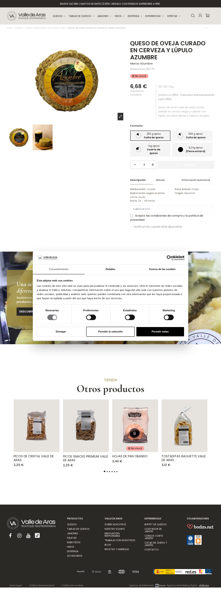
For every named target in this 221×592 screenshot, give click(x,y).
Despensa (72, 551)
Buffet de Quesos (156, 524)
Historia (160, 180)
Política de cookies (72, 585)
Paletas (72, 538)
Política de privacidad (42, 585)
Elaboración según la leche (147, 193)
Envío (133, 200)
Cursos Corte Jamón (154, 537)
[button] (154, 16)
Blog (108, 545)
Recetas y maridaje (117, 549)
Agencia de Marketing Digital (182, 585)
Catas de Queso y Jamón (156, 543)
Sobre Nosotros (115, 524)
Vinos (70, 547)
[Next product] (206, 28)
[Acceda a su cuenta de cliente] (200, 16)
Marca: (135, 64)
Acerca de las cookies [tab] (162, 269)
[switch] (91, 317)
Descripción (138, 180)
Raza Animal (182, 189)
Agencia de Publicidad (141, 585)
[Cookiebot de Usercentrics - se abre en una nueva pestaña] (169, 257)
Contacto (152, 549)
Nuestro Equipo (115, 529)
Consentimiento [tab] (58, 269)
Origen (179, 193)
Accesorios (74, 556)
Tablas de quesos (78, 529)
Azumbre (146, 64)
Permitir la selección (110, 331)
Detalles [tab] (111, 269)
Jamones (72, 533)
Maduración (137, 189)
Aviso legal (15, 585)
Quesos (72, 524)
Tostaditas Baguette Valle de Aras (184, 458)
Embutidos (73, 542)
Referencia (137, 69)
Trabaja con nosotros (120, 540)
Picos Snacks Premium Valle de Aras (85, 458)
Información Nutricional (196, 180)
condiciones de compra (166, 216)
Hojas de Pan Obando (129, 456)
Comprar (188, 165)
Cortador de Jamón (153, 530)
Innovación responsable (112, 534)
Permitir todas (160, 331)
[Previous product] (205, 28)
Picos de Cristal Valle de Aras (34, 458)
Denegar (61, 331)
